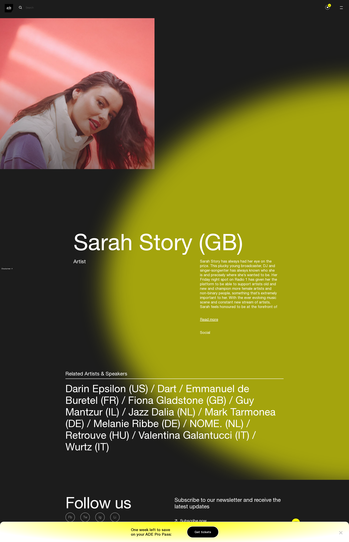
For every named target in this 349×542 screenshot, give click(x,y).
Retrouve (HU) (98, 435)
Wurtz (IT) (87, 447)
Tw (85, 517)
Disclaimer (6, 268)
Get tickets (202, 532)
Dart (167, 388)
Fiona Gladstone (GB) (177, 400)
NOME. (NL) (216, 423)
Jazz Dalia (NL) (162, 412)
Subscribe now (193, 520)
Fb (70, 517)
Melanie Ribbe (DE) (137, 423)
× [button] (341, 532)
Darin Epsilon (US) (108, 388)
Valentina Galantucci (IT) (194, 435)
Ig (100, 517)
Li (115, 517)
